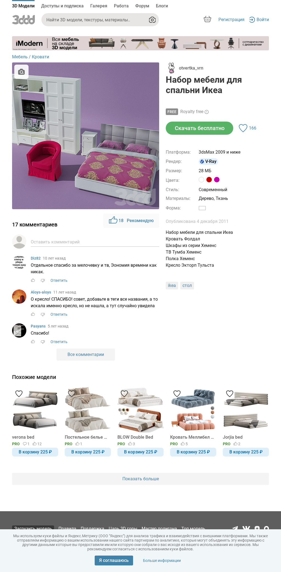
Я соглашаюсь (114, 560)
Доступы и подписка (62, 5)
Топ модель (193, 528)
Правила (67, 528)
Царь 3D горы (123, 528)
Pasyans (38, 326)
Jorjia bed (233, 437)
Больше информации (162, 560)
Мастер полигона (159, 528)
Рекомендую (136, 220)
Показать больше (140, 478)
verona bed (23, 437)
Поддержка (92, 528)
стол (187, 285)
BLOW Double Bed (135, 437)
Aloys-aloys (41, 292)
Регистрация (231, 19)
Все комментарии (86, 354)
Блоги (162, 5)
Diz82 (36, 258)
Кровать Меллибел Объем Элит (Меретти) (192, 437)
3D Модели (23, 5)
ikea (172, 285)
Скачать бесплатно (199, 128)
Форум (142, 5)
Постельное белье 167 (87, 437)
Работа (121, 5)
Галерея (98, 5)
